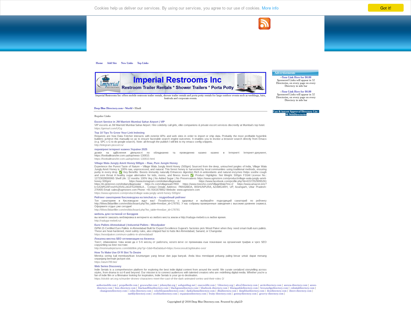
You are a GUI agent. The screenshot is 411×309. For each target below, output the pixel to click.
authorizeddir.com (107, 285)
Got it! (385, 8)
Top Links (142, 63)
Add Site (112, 63)
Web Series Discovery (107, 266)
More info (270, 8)
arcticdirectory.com (270, 285)
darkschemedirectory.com (200, 290)
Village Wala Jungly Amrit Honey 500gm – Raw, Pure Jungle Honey (136, 163)
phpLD (238, 301)
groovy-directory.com (271, 293)
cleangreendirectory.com (113, 290)
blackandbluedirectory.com (153, 287)
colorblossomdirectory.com (169, 290)
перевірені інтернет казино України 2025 (120, 149)
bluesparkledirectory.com (244, 287)
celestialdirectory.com (302, 287)
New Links (127, 63)
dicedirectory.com (277, 290)
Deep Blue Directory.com (108, 108)
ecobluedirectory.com (165, 293)
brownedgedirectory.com (274, 287)
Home (99, 63)
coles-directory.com (140, 290)
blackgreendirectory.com (184, 287)
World (128, 108)
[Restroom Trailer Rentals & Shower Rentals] (180, 93)
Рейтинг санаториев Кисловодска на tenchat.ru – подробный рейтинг (140, 197)
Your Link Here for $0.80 (296, 77)
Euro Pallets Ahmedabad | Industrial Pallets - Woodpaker (129, 224)
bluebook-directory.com (214, 287)
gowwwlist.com (148, 285)
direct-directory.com (300, 290)
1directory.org (225, 285)
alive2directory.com (247, 285)
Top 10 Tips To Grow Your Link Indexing (119, 132)
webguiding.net (186, 285)
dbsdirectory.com (226, 290)
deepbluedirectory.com (251, 290)
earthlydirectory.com (139, 293)
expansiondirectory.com (193, 293)
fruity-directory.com (220, 293)
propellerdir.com (128, 285)
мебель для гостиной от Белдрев (116, 213)
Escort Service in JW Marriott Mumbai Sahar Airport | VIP (129, 121)
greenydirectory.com (245, 293)
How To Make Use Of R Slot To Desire (117, 252)
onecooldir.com (206, 285)
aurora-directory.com (295, 285)
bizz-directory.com (125, 287)
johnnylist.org (167, 285)
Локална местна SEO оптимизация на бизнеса (124, 238)
